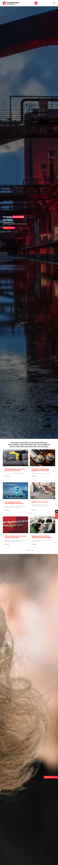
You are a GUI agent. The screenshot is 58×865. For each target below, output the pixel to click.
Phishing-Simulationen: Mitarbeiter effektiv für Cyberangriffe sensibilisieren (42, 536)
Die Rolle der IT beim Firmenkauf (40, 502)
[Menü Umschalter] (36, 3)
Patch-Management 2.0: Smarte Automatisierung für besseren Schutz (14, 502)
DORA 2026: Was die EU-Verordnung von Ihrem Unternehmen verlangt (15, 469)
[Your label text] (11, 3)
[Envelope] (56, 511)
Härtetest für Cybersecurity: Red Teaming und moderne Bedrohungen (15, 536)
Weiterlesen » (7, 476)
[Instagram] (56, 514)
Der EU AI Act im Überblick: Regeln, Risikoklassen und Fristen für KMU (40, 469)
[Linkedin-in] (56, 517)
